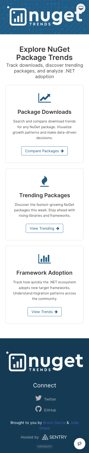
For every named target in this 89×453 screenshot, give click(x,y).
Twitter (50, 399)
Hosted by (30, 437)
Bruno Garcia (54, 422)
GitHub (50, 410)
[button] (44, 124)
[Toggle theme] (80, 8)
